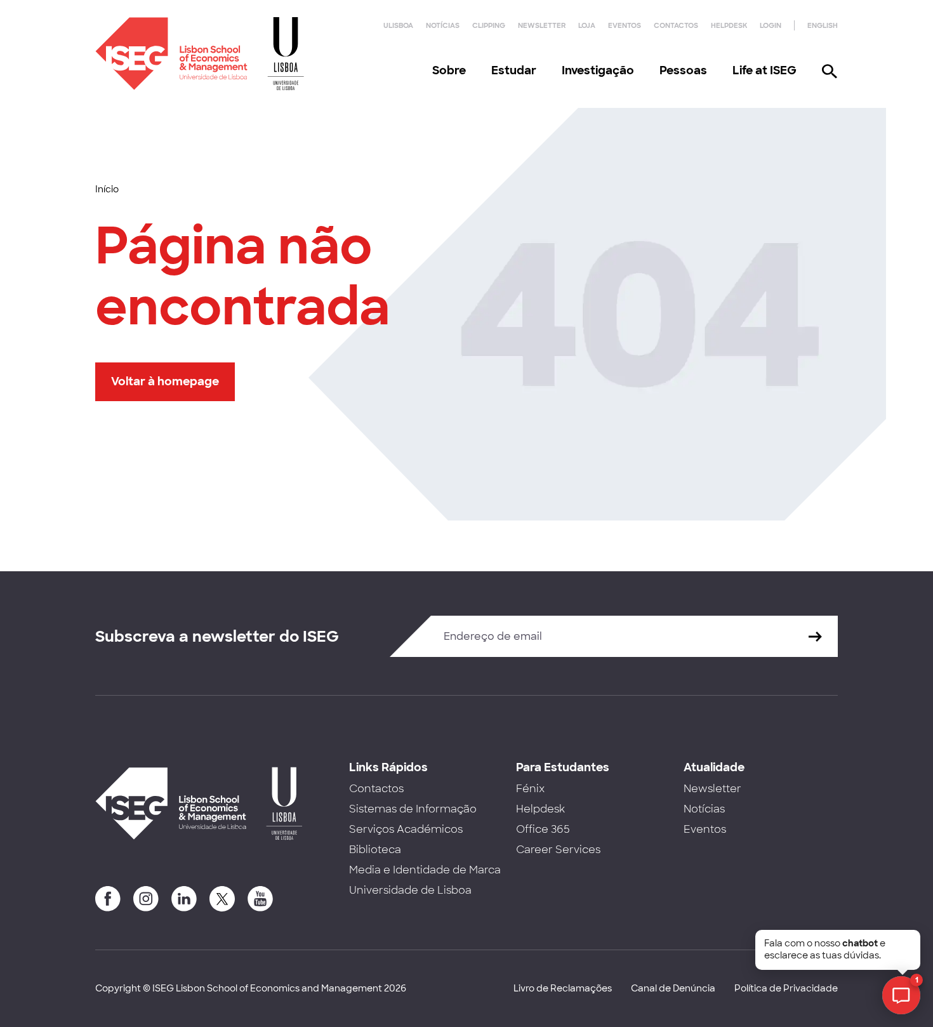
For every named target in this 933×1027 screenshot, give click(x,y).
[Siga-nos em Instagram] (146, 898)
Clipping (488, 25)
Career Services (558, 849)
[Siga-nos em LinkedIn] (184, 898)
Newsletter (542, 25)
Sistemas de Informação (413, 809)
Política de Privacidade (786, 988)
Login (770, 25)
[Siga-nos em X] (222, 898)
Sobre (449, 70)
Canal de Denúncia (673, 988)
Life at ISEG (764, 70)
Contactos (676, 25)
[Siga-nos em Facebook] (108, 898)
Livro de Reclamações (562, 988)
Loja (586, 25)
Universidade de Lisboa (410, 890)
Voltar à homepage (165, 381)
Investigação (598, 70)
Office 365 (543, 829)
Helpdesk (729, 25)
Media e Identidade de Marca (425, 870)
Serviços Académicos (406, 829)
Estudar (513, 70)
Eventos (624, 25)
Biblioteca (375, 849)
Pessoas (683, 70)
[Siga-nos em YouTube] (260, 898)
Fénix (530, 788)
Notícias (443, 25)
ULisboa (398, 25)
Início (107, 189)
